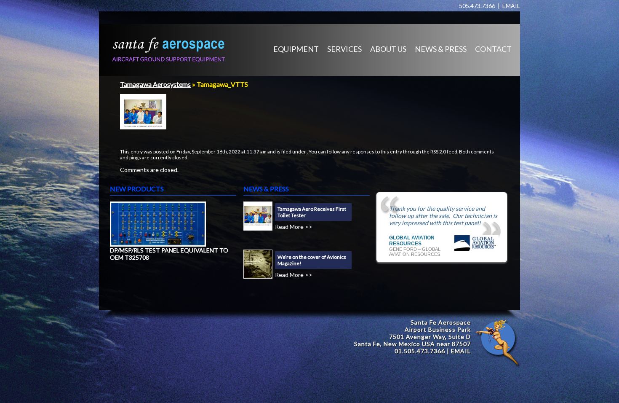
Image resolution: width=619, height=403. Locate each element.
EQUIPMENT (296, 49)
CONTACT (493, 49)
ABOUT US (388, 49)
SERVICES (344, 49)
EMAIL (511, 5)
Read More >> (293, 226)
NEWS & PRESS (441, 49)
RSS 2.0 (438, 151)
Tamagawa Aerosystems (155, 84)
